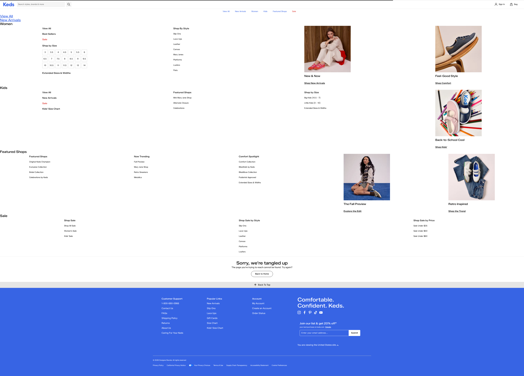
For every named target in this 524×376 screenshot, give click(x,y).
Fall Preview (139, 162)
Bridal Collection (36, 172)
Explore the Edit (352, 211)
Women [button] (254, 11)
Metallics (138, 177)
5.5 (77, 52)
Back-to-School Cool (450, 140)
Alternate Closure (181, 103)
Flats (175, 70)
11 (58, 65)
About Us (166, 328)
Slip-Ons (177, 34)
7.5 (58, 59)
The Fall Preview (355, 204)
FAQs (164, 313)
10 (45, 65)
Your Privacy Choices (202, 365)
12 (71, 65)
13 (78, 65)
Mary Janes (178, 54)
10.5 (51, 65)
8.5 (71, 59)
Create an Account (261, 308)
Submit (354, 333)
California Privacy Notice (176, 365)
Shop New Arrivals (314, 83)
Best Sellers (49, 34)
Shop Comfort (443, 83)
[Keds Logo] (8, 4)
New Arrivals (240, 11)
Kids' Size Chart (51, 109)
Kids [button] (265, 11)
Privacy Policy (158, 365)
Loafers (176, 65)
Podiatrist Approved (247, 177)
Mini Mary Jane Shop (182, 98)
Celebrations (178, 108)
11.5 (64, 65)
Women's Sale (70, 231)
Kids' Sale (68, 236)
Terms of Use (218, 365)
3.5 (51, 52)
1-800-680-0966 (170, 303)
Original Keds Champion (39, 162)
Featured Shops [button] (280, 11)
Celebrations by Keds (38, 177)
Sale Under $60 (420, 236)
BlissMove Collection (248, 172)
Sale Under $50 (420, 231)
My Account (258, 303)
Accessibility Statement (259, 365)
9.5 (84, 59)
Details (328, 327)
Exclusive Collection (38, 167)
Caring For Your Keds (172, 333)
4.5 (64, 52)
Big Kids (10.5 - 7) (312, 98)
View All (226, 11)
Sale (44, 39)
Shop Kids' (441, 147)
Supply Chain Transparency (236, 365)
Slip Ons (211, 308)
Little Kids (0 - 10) (312, 103)
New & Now (312, 76)
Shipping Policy (169, 318)
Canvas (176, 49)
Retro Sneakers (141, 172)
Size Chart (212, 323)
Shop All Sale (70, 226)
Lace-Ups (177, 39)
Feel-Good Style (446, 76)
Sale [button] (294, 11)
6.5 (45, 59)
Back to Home (262, 274)
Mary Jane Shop (141, 167)
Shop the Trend (457, 211)
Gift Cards (212, 318)
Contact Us (167, 308)
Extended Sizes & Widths (56, 73)
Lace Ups (211, 313)
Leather (176, 44)
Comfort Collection (247, 162)
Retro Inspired (458, 204)
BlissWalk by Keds (247, 167)
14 (84, 65)
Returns (166, 323)
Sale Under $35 (420, 226)
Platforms (177, 60)
